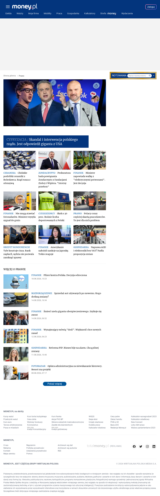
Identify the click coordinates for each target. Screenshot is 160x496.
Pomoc (29, 454)
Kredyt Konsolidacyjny (36, 429)
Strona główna (9, 76)
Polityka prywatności (35, 448)
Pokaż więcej (55, 383)
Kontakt (6, 451)
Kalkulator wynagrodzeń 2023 (144, 416)
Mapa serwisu (9, 454)
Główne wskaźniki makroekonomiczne (68, 422)
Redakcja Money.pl (118, 428)
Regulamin (30, 445)
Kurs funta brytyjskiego (37, 416)
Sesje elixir (93, 419)
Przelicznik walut (10, 419)
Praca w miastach (11, 428)
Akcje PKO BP (57, 419)
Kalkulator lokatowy (97, 428)
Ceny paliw (115, 416)
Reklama (7, 448)
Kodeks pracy (94, 425)
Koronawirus (32, 425)
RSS (59, 451)
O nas (5, 445)
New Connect (136, 422)
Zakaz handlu (116, 419)
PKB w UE (114, 422)
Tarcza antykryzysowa (12, 425)
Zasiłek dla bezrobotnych (62, 425)
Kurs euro (7, 422)
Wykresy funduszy (34, 422)
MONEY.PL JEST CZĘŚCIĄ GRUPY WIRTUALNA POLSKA (30, 463)
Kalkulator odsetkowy (140, 419)
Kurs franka (56, 416)
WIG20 (91, 416)
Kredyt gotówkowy (59, 429)
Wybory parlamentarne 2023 (143, 428)
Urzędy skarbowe (96, 422)
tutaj (62, 491)
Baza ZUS (114, 425)
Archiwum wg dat (65, 445)
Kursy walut (8, 416)
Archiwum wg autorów (67, 448)
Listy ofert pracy (138, 425)
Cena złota (31, 419)
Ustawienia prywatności (36, 451)
